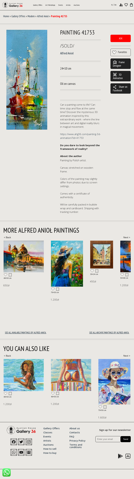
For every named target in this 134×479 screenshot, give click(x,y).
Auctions (77, 5)
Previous (7, 237)
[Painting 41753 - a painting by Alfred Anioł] (26, 80)
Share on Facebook (120, 88)
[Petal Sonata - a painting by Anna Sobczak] (106, 381)
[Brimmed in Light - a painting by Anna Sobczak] (67, 382)
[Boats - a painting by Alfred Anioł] (92, 256)
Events (60, 5)
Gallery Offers (37, 5)
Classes (47, 432)
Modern (31, 16)
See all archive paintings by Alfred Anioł (109, 332)
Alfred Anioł (43, 16)
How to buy (50, 452)
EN (115, 5)
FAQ (71, 436)
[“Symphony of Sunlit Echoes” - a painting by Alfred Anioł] (54, 254)
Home (6, 16)
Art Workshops (50, 5)
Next (127, 237)
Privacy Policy (77, 440)
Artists (68, 5)
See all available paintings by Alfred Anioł (25, 332)
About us (74, 428)
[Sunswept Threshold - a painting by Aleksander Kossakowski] (24, 375)
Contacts (74, 432)
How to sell (49, 448)
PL (112, 5)
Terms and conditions (75, 445)
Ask (120, 38)
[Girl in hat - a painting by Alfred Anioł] (20, 264)
